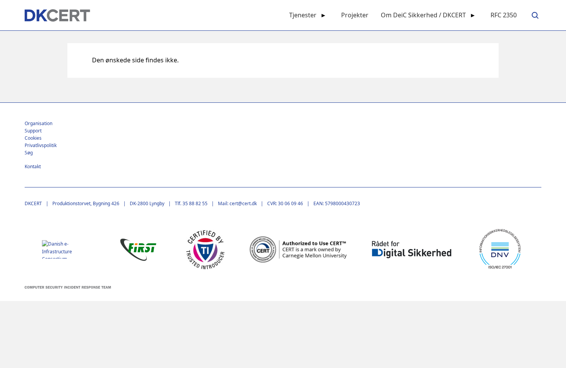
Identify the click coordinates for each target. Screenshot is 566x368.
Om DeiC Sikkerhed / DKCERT (423, 15)
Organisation (38, 123)
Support (33, 130)
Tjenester (302, 15)
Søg (29, 152)
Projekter (354, 15)
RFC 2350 (504, 15)
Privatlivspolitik (41, 145)
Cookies (33, 138)
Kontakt (33, 166)
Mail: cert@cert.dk (237, 203)
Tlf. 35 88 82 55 (191, 203)
